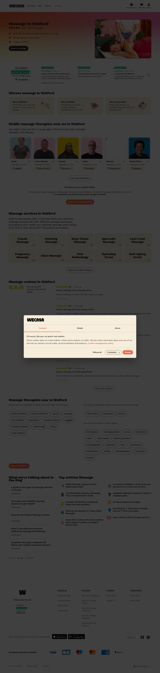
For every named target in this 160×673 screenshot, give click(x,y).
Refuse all (97, 352)
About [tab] (117, 328)
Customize (111, 352)
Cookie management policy (100, 343)
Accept (128, 352)
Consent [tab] (42, 328)
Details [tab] (80, 328)
